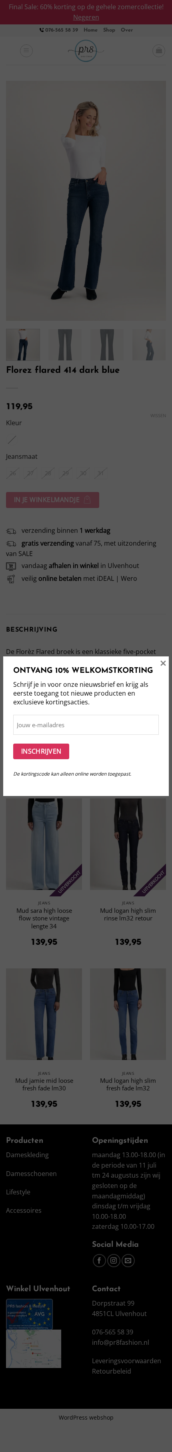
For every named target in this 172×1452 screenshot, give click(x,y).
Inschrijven (41, 751)
